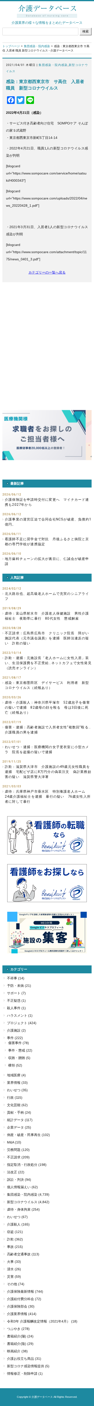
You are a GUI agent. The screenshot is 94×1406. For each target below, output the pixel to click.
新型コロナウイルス (22, 1202)
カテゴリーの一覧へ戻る (47, 272)
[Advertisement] (47, 336)
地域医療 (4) (16, 1075)
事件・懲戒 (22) (20, 1050)
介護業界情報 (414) (21, 1314)
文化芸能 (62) (17, 1105)
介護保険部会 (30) (20, 1306)
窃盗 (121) (15, 1232)
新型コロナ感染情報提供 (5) (28, 1366)
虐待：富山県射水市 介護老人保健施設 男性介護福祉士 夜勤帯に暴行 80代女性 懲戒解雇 (47, 615)
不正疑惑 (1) (16, 1000)
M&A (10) (14, 1142)
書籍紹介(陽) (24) (20, 1336)
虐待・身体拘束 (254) (23, 1209)
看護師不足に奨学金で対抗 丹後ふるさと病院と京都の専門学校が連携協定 (47, 541)
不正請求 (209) (18, 1157)
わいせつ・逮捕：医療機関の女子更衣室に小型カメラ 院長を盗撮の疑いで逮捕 (47, 749)
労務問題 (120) (18, 1150)
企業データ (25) (19, 1127)
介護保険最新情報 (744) (25, 1291)
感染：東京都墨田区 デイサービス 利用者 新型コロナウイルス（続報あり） (47, 685)
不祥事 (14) (15, 978)
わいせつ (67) (17, 1217)
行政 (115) (14, 1097)
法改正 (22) (15, 1172)
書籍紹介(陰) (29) (20, 1344)
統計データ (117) (20, 1120)
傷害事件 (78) (18, 1043)
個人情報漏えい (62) (22, 1187)
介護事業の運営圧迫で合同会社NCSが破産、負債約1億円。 (48, 521)
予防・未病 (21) (19, 986)
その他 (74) (15, 1284)
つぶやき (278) (18, 1329)
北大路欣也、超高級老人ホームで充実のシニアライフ (47, 596)
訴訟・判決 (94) (19, 1179)
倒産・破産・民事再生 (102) (28, 1135)
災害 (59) (14, 1276)
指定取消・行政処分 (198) (27, 1165)
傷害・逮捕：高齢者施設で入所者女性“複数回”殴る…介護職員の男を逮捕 (48, 729)
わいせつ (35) (17, 1090)
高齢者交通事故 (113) (23, 1254)
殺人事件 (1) (16, 1008)
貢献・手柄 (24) (19, 1112)
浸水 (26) (14, 1269)
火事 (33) (14, 1262)
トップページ (11, 46)
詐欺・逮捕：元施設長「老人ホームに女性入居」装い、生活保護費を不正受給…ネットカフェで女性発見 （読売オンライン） (48, 663)
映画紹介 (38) (17, 1351)
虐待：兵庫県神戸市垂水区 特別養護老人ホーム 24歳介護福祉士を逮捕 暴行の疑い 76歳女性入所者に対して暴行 (48, 796)
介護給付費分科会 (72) (24, 1299)
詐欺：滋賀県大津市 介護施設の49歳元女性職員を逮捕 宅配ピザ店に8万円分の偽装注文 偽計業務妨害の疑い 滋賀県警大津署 (48, 772)
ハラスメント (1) (20, 1015)
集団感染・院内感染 (37, 46)
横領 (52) (15, 1065)
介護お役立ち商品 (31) (24, 1359)
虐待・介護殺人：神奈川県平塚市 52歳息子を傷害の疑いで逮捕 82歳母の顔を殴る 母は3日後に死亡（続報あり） (47, 707)
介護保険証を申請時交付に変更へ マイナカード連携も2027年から (47, 502)
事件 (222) (15, 1038)
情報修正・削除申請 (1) (25, 1373)
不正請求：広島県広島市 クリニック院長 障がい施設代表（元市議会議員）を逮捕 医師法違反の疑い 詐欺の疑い (47, 638)
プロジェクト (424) (21, 1023)
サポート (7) (16, 993)
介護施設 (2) (16, 1030)
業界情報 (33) (17, 1083)
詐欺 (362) (15, 1239)
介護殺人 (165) (18, 1224)
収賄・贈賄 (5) (19, 1058)
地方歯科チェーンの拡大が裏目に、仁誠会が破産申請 (47, 561)
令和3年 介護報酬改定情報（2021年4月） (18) (42, 1321)
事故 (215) (15, 1247)
